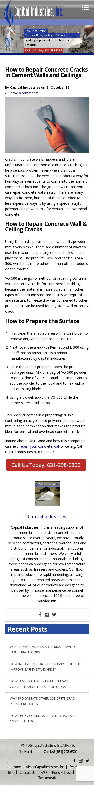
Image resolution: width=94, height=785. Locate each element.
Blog (11, 772)
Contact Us (27, 772)
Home (16, 767)
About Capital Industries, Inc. (45, 767)
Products (76, 767)
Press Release (61, 772)
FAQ (43, 772)
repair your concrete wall (40, 446)
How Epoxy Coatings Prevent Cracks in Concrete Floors (43, 718)
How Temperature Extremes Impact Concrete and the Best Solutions (39, 684)
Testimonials (47, 778)
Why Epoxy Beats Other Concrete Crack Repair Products (43, 701)
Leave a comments (23, 93)
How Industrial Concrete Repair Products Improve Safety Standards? (45, 667)
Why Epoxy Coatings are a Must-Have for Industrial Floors (44, 649)
